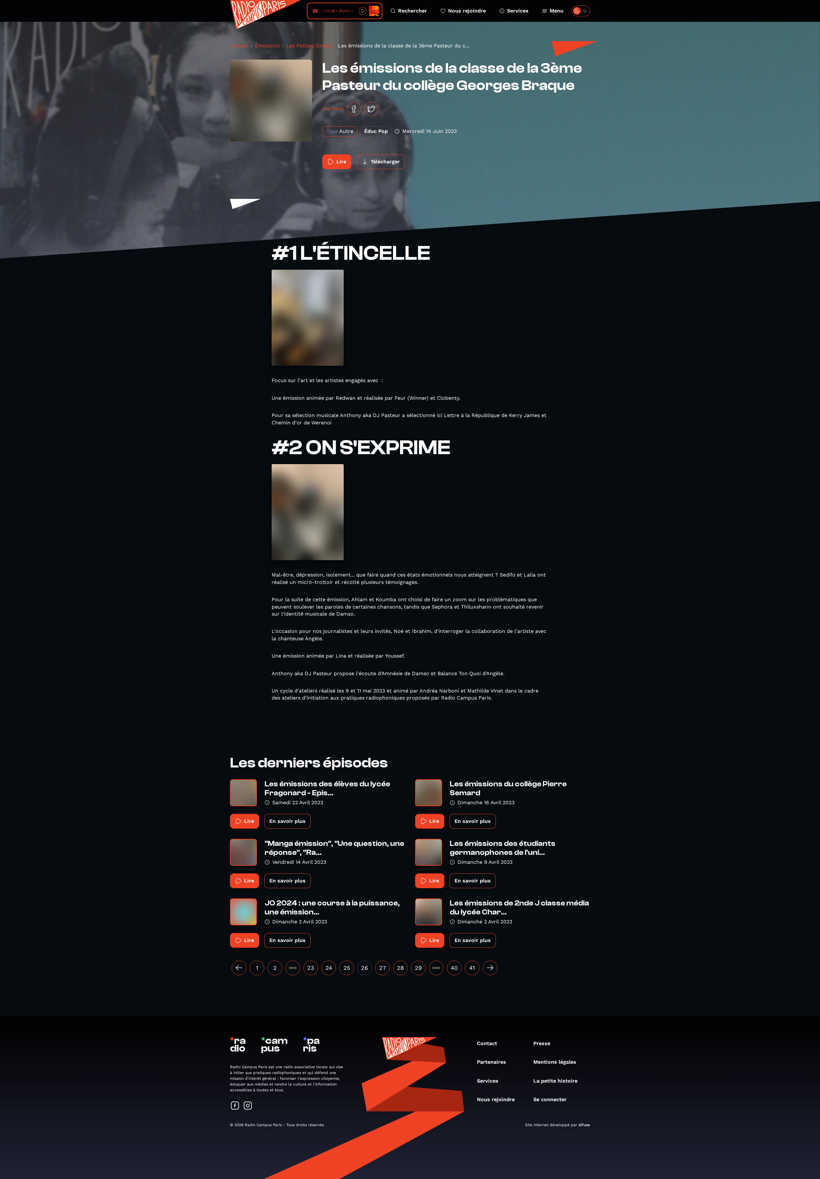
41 (472, 967)
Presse (541, 1043)
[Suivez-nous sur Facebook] (235, 1106)
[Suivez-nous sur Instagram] (248, 1106)
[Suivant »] (490, 968)
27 (382, 967)
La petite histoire (555, 1081)
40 (454, 967)
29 (418, 967)
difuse (584, 1125)
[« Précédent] (239, 968)
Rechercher (412, 11)
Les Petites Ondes (308, 46)
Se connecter (550, 1099)
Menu (556, 11)
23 (310, 967)
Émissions (267, 46)
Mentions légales (554, 1062)
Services (518, 11)
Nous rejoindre (467, 11)
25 (346, 967)
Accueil (239, 46)
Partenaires (491, 1062)
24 (328, 967)
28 (400, 967)
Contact (487, 1043)
